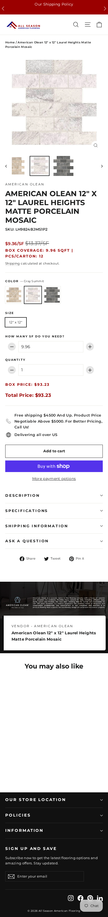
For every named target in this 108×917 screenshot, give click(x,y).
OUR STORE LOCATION (35, 799)
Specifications (26, 510)
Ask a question (27, 541)
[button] (3, 9)
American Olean (25, 184)
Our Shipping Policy (54, 4)
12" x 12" (15, 322)
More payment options (54, 478)
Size (9, 313)
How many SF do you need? (34, 336)
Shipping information (36, 526)
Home (10, 42)
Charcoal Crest (52, 294)
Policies (18, 815)
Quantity (15, 360)
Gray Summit (32, 294)
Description (22, 495)
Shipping (12, 263)
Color (24, 281)
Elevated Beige (13, 294)
